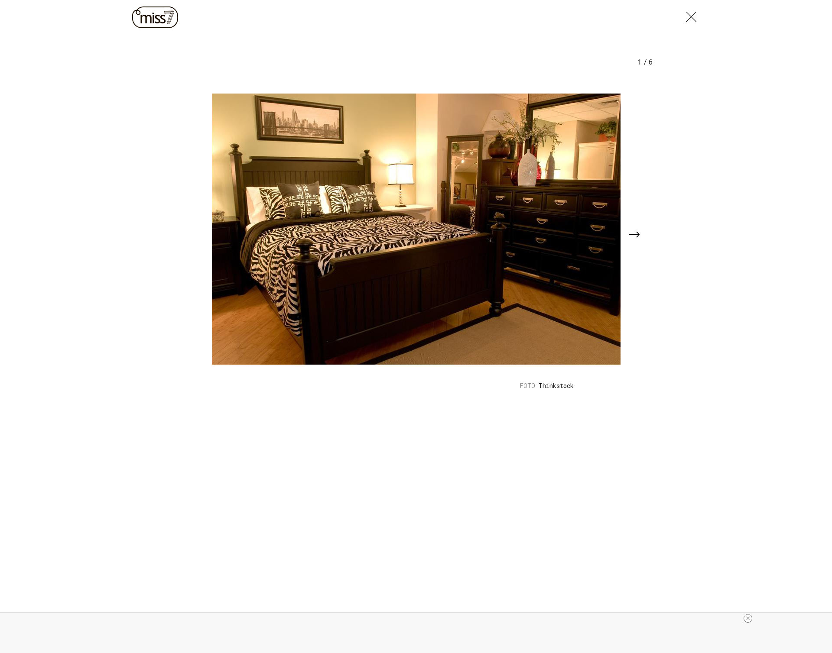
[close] (748, 618)
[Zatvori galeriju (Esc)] (691, 14)
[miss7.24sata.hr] (157, 17)
